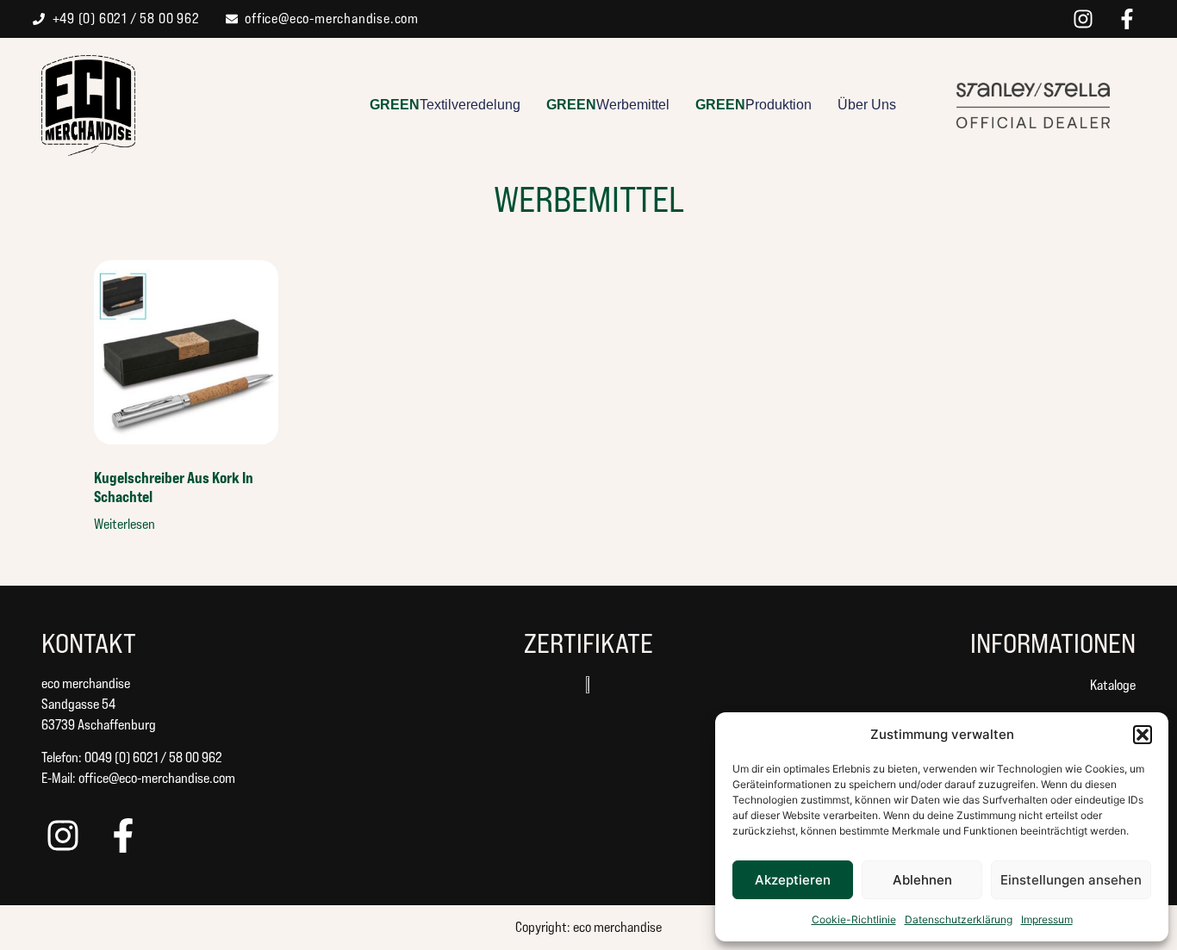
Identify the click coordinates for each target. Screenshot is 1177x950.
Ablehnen (922, 880)
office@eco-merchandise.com (156, 778)
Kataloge (1113, 685)
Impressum (1047, 919)
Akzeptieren (793, 880)
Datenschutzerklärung (958, 919)
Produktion (753, 104)
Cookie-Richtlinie (854, 919)
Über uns (867, 104)
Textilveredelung (445, 104)
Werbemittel (607, 104)
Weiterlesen (124, 524)
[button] (1142, 734)
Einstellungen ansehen (1071, 880)
